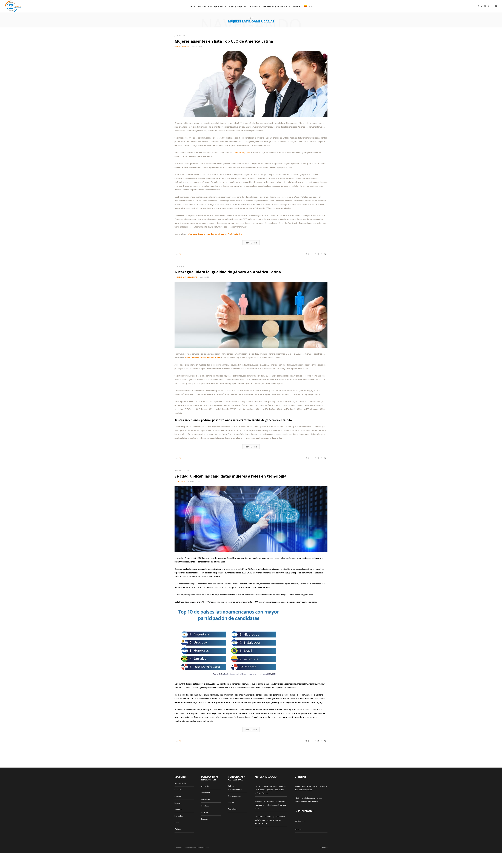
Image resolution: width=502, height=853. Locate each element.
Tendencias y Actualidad (275, 6)
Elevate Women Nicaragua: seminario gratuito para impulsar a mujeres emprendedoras (270, 819)
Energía (178, 796)
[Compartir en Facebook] (315, 254)
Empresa (231, 802)
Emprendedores (234, 796)
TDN (180, 254)
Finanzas (178, 803)
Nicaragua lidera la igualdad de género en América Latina (214, 234)
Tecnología (180, 481)
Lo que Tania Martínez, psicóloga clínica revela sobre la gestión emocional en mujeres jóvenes (270, 789)
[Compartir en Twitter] (318, 254)
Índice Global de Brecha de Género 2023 (203, 357)
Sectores (253, 6)
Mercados (179, 816)
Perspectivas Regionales (211, 6)
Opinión (297, 6)
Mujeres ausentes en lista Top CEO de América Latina (224, 41)
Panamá (204, 819)
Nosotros (298, 829)
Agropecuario (180, 783)
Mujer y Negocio (237, 6)
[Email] (325, 254)
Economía (178, 790)
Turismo (178, 829)
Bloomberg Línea (242, 152)
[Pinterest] (321, 254)
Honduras (205, 806)
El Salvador (205, 792)
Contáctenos (300, 821)
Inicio (193, 6)
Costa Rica (205, 786)
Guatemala (205, 799)
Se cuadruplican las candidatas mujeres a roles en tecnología (230, 476)
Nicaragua (205, 812)
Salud (177, 822)
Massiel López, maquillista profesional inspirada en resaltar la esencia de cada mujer (270, 804)
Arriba (324, 847)
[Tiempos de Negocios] (13, 6)
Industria (178, 809)
